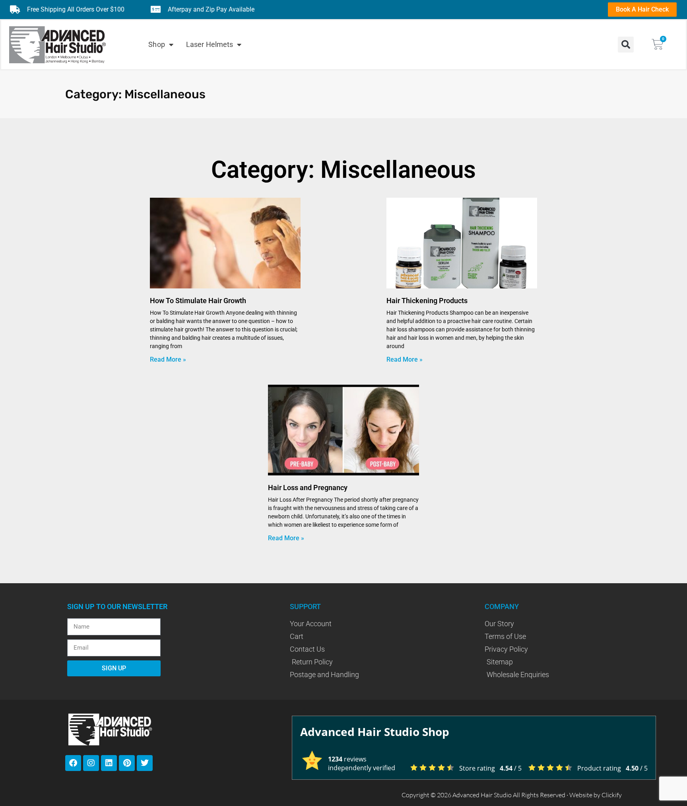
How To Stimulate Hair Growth (198, 300)
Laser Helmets (209, 44)
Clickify (612, 795)
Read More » (168, 359)
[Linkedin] (109, 763)
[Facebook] (73, 763)
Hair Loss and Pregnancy (307, 487)
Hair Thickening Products (427, 300)
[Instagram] (91, 763)
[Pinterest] (127, 763)
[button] (626, 45)
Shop (156, 44)
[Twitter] (145, 763)
